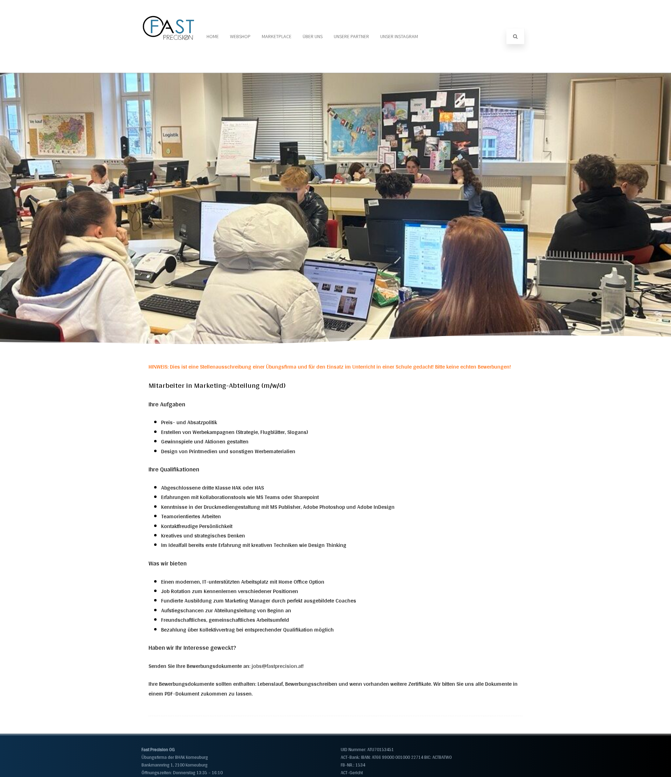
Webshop (240, 36)
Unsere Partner (351, 36)
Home (213, 36)
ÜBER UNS (313, 36)
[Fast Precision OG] (169, 70)
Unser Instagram (399, 36)
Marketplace (276, 36)
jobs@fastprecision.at (277, 666)
